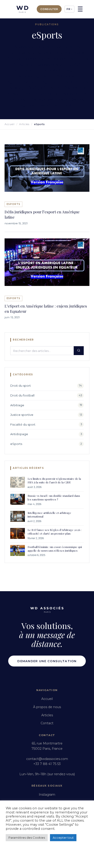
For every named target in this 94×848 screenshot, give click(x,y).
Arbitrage (17, 405)
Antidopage (19, 434)
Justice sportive (21, 414)
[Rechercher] (79, 350)
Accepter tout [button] (63, 837)
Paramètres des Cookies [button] (26, 837)
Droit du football (22, 395)
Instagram (47, 794)
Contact (47, 723)
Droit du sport (20, 385)
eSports (16, 444)
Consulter (49, 9)
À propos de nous (47, 707)
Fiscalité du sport (22, 424)
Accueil (10, 124)
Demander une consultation (47, 661)
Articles (24, 124)
